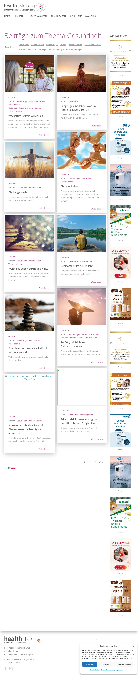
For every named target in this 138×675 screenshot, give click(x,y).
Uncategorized (86, 414)
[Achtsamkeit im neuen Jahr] (81, 233)
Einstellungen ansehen (123, 664)
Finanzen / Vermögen (37, 49)
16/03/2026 (12, 183)
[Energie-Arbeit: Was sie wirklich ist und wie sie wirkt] (29, 312)
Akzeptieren (90, 664)
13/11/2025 (65, 410)
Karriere (22, 49)
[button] (134, 646)
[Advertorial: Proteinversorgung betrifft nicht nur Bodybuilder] (81, 387)
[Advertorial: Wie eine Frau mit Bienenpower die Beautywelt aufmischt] (29, 393)
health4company (39, 16)
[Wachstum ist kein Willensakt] (29, 73)
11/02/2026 (12, 256)
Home (7, 16)
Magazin (19, 16)
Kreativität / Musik (93, 44)
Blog (72, 16)
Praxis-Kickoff (58, 16)
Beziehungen (52, 44)
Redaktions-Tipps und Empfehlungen (65, 49)
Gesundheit (24, 44)
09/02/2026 (65, 257)
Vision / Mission (75, 44)
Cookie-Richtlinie (95, 670)
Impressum (119, 670)
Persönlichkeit (37, 44)
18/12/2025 (65, 330)
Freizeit (63, 44)
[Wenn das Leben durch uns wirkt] (29, 233)
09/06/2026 (12, 97)
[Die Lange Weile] (29, 160)
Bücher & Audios (87, 16)
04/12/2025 (12, 336)
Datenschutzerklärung (108, 670)
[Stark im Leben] (81, 150)
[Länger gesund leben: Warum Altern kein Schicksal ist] (81, 73)
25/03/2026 (65, 97)
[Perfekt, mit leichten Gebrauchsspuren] (81, 306)
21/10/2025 (12, 417)
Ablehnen (106, 664)
